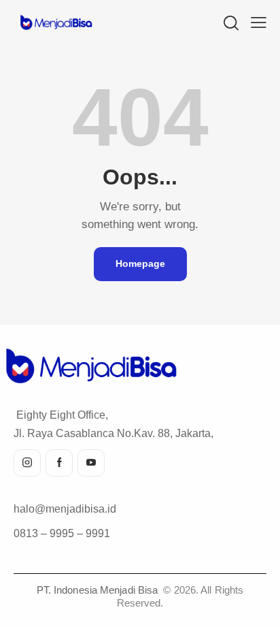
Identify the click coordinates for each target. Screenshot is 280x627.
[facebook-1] (59, 463)
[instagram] (27, 463)
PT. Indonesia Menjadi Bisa (99, 590)
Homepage (140, 263)
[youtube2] (91, 463)
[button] (258, 22)
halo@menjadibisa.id (65, 509)
